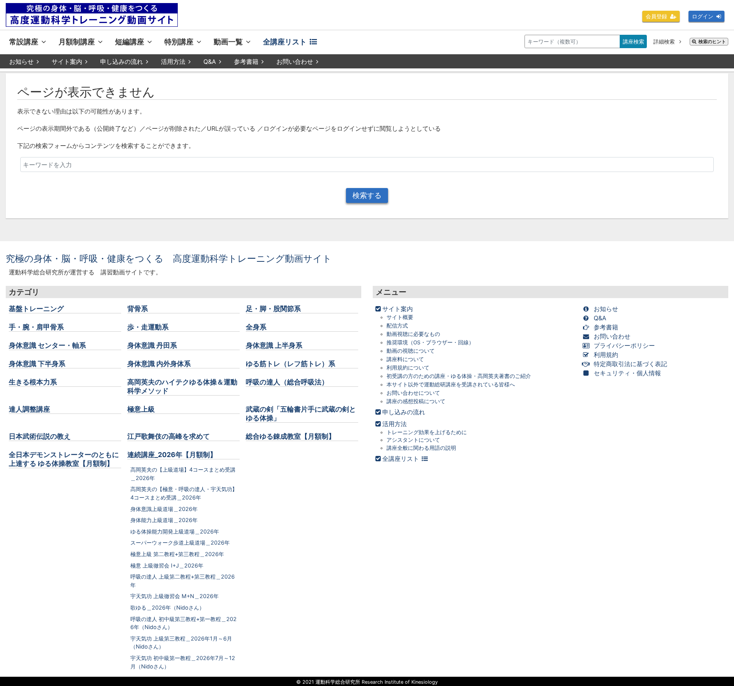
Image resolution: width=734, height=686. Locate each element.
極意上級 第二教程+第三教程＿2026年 (177, 554)
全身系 (256, 327)
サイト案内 (67, 61)
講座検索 (633, 41)
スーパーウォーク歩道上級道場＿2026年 (180, 542)
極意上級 (141, 409)
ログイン (702, 16)
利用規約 (606, 354)
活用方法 (173, 61)
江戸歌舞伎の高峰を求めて (168, 436)
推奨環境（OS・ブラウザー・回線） (430, 342)
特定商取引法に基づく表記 (630, 364)
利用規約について (407, 368)
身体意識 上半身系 (274, 345)
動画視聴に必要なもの (413, 334)
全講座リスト (285, 41)
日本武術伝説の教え (40, 436)
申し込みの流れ (121, 61)
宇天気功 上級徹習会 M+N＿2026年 (174, 596)
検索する (367, 195)
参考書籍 (246, 61)
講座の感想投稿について (415, 401)
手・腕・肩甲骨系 (36, 327)
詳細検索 (664, 41)
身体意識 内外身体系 (159, 364)
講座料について (405, 359)
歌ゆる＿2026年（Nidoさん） (167, 607)
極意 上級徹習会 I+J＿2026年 (166, 565)
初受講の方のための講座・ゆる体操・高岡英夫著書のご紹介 (458, 376)
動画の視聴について (410, 351)
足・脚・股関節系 (273, 309)
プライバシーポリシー (624, 345)
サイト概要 (399, 317)
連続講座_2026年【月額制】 (172, 455)
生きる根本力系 (33, 382)
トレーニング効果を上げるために (426, 432)
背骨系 (137, 309)
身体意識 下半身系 (37, 364)
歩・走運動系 (148, 327)
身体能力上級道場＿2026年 (164, 520)
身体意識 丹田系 (152, 345)
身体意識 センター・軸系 (47, 345)
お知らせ (21, 61)
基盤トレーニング (36, 309)
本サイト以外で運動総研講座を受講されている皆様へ (450, 384)
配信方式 (397, 326)
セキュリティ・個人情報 (627, 373)
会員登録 (656, 16)
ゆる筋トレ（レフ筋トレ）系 (290, 364)
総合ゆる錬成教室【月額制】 (290, 436)
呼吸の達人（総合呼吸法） (287, 382)
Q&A (209, 61)
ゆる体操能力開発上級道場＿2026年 (174, 531)
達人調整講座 (29, 409)
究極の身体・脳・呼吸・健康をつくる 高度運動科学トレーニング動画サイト (169, 258)
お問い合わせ (294, 61)
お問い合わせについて (413, 393)
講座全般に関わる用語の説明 (421, 448)
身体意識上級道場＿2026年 (164, 509)
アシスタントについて (413, 440)
